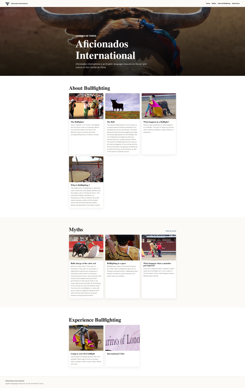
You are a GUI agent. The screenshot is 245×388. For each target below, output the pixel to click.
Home (208, 3)
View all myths (171, 231)
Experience (236, 3)
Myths (214, 3)
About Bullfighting (224, 3)
